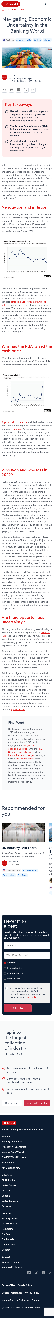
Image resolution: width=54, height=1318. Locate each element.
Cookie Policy (24, 1285)
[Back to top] (47, 1311)
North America (13, 978)
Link (4, 90)
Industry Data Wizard (13, 1152)
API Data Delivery (11, 1168)
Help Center (8, 1229)
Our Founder (8, 1239)
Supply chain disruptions (14, 422)
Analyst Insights (19, 9)
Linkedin (11, 90)
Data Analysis (9, 875)
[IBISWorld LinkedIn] (29, 1273)
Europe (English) (14, 968)
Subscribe (18, 1008)
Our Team (7, 1234)
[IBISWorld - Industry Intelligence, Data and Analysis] (9, 1123)
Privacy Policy (31, 997)
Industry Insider (10, 1219)
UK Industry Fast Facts (19, 848)
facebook (18, 90)
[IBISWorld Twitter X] (36, 1273)
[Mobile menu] (49, 5)
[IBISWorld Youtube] (50, 1273)
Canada (6, 1196)
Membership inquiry (37, 1103)
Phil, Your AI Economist (14, 1147)
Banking (37, 40)
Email (33, 90)
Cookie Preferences (12, 1293)
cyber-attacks (18, 709)
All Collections (9, 1180)
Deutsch (6, 1250)
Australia (10, 40)
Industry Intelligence (12, 1142)
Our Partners (8, 1245)
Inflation (47, 40)
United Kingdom (13, 870)
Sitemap (36, 1300)
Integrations (8, 1163)
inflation (17, 428)
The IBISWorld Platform (14, 1157)
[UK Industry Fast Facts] (23, 841)
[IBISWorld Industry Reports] (10, 6)
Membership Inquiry (12, 1267)
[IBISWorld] (5, 864)
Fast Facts (22, 875)
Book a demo (12, 1103)
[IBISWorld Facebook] (43, 1273)
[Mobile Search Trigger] (45, 4)
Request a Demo (10, 1262)
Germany (6, 1206)
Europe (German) (15, 973)
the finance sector (25, 758)
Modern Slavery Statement (15, 1300)
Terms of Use (8, 1285)
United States (9, 1185)
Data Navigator (10, 1224)
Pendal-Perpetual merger (21, 755)
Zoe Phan (13, 76)
